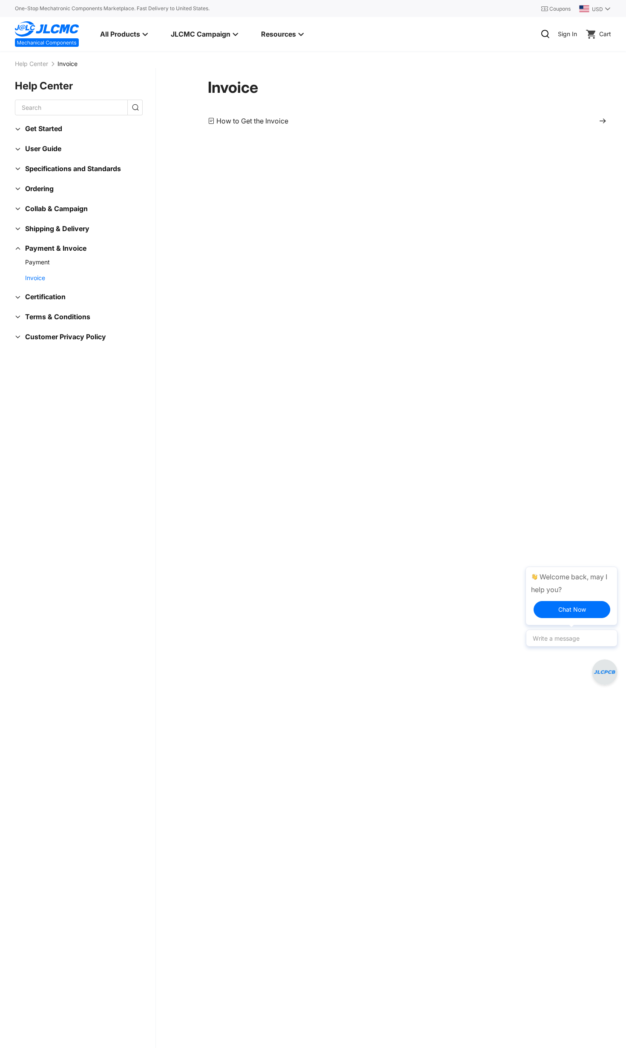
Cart (605, 33)
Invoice (233, 87)
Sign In (567, 33)
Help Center (31, 63)
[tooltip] (571, 596)
